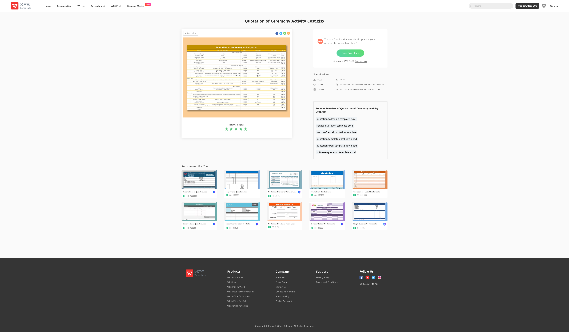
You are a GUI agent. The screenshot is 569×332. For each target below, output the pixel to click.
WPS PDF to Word (236, 286)
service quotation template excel (335, 125)
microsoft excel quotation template (337, 132)
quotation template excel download (337, 139)
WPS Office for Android (238, 296)
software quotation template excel (336, 152)
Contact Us (281, 286)
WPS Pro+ (232, 282)
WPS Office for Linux (237, 305)
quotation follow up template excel (336, 119)
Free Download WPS (527, 6)
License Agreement (285, 291)
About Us (280, 277)
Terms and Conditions (327, 282)
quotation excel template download (337, 145)
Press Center (282, 282)
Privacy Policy (282, 296)
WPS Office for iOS (236, 301)
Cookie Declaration (285, 301)
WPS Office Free (235, 277)
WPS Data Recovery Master (240, 291)
